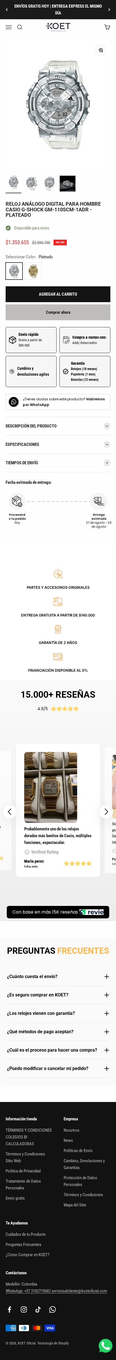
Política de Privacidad (23, 1171)
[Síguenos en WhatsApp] (52, 1309)
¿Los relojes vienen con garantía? (41, 1013)
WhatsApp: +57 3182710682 (29, 1291)
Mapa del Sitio (75, 1205)
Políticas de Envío (78, 1150)
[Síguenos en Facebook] (9, 1309)
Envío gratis (15, 1198)
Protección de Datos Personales (80, 1181)
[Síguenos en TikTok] (38, 1309)
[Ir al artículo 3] (49, 184)
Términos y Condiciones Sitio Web (25, 1157)
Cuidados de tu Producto (26, 1234)
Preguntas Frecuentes (23, 1244)
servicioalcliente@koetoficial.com (79, 1291)
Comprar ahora (58, 312)
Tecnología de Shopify (53, 1343)
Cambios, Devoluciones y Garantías (84, 1164)
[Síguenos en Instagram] (24, 1309)
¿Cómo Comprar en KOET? (27, 1254)
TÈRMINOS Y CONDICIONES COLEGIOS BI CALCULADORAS (29, 1137)
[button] (106, 812)
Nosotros (71, 1130)
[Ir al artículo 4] (67, 184)
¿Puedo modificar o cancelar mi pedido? (47, 1068)
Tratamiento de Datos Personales (23, 1185)
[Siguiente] (109, 9)
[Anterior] (7, 9)
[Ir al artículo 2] (31, 184)
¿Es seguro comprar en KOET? (37, 995)
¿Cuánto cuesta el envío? (32, 976)
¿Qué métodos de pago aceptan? (40, 1031)
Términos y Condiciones (83, 1194)
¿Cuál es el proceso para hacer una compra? (52, 1050)
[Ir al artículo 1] (13, 183)
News (68, 1140)
